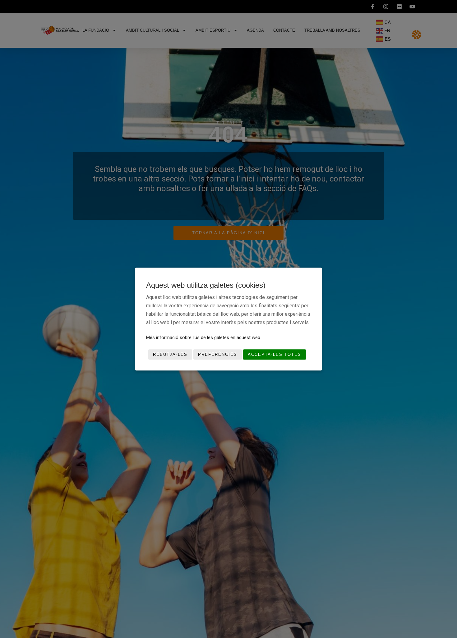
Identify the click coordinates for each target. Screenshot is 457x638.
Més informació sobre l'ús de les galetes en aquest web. (203, 337)
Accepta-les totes (274, 354)
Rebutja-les (170, 354)
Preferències (217, 354)
